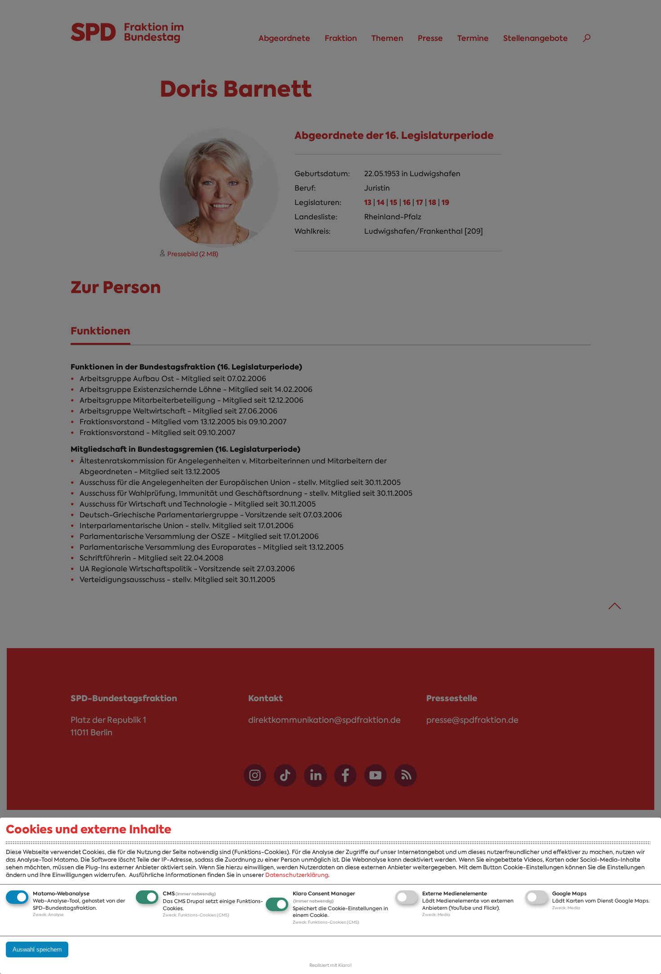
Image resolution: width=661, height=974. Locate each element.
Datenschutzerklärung (296, 875)
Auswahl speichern (37, 949)
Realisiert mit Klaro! (330, 965)
